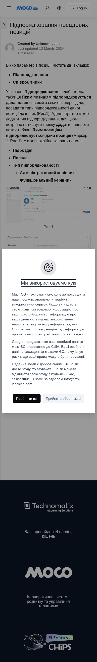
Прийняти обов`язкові (63, 399)
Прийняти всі (26, 399)
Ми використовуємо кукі (48, 283)
